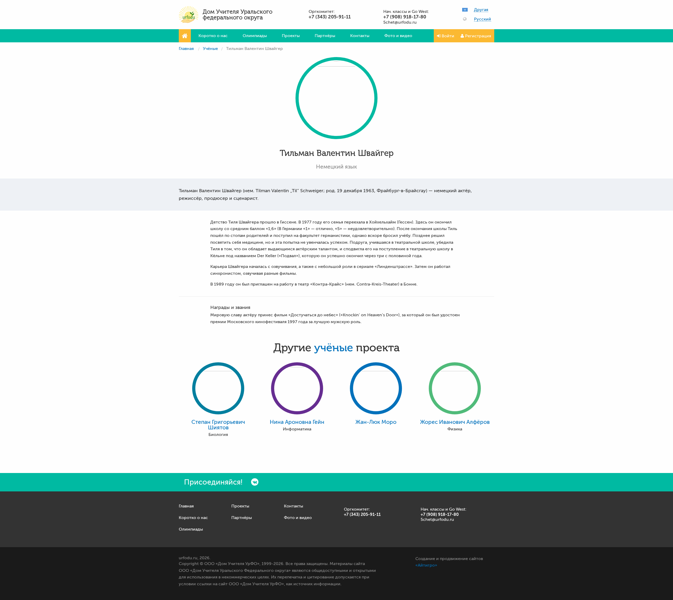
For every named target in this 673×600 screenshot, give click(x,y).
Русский (482, 19)
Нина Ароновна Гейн (297, 422)
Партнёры (325, 35)
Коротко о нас (213, 35)
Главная (186, 48)
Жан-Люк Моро (375, 422)
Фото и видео (398, 35)
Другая (481, 10)
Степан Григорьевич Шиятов (218, 424)
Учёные (210, 48)
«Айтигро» (426, 565)
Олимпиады (255, 35)
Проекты (291, 35)
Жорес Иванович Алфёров (455, 422)
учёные (333, 348)
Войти (447, 36)
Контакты (359, 35)
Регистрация (477, 36)
